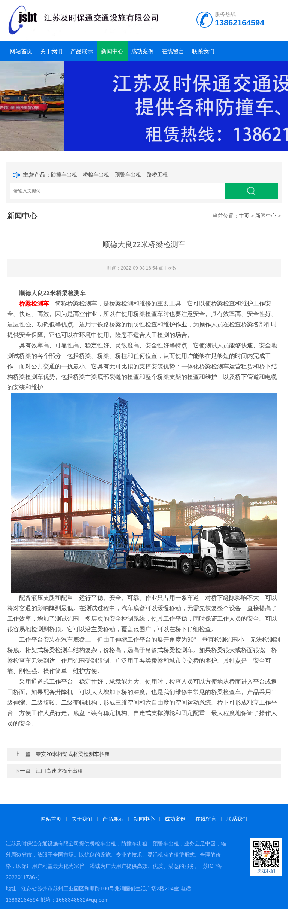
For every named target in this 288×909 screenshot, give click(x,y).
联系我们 (203, 51)
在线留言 (173, 51)
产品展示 (81, 51)
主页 (244, 216)
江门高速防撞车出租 (59, 771)
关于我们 (51, 51)
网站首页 (21, 51)
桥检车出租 (96, 174)
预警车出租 (128, 174)
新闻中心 (112, 51)
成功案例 (142, 51)
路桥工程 (157, 174)
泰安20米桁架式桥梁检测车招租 (73, 754)
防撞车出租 (64, 174)
